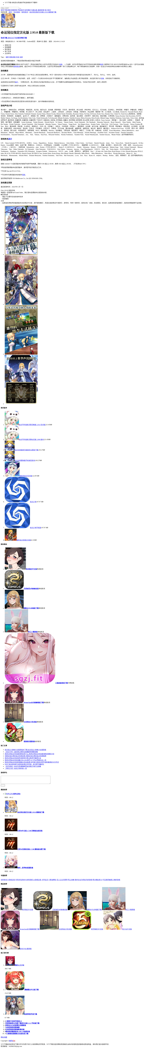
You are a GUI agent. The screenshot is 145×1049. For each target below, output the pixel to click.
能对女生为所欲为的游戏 (83, 880)
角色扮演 (25, 12)
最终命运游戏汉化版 (24, 540)
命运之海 (33, 502)
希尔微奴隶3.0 (97, 880)
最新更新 (41, 10)
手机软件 (21, 10)
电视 (101, 64)
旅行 (16, 82)
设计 (10, 139)
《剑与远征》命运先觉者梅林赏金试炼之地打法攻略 (23, 766)
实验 (102, 78)
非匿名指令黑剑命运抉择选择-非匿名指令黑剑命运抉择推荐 (25, 756)
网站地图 (4, 1037)
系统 (23, 175)
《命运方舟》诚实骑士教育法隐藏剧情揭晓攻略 (21, 752)
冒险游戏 (12, 57)
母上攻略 (71, 880)
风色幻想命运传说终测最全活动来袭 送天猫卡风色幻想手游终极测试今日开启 (32, 762)
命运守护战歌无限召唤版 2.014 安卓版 (32, 425)
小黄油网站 (52, 880)
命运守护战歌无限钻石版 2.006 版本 (31, 439)
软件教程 (27, 10)
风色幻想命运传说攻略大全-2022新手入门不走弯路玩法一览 (25, 760)
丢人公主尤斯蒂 (62, 880)
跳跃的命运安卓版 (26, 476)
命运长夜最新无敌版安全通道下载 (26, 450)
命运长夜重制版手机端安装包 (25, 460)
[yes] (20, 8)
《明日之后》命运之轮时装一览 (16, 768)
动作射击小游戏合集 (8, 880)
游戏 (60, 64)
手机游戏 (7, 10)
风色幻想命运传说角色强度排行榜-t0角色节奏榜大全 (23, 758)
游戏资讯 (14, 10)
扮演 (18, 66)
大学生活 (45, 880)
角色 (15, 66)
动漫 (21, 57)
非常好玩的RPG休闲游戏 (24, 880)
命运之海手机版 (35, 527)
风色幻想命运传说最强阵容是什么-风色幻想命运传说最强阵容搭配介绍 (29, 754)
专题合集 (34, 10)
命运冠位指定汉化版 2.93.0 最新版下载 (42, 12)
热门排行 (48, 10)
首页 (2, 10)
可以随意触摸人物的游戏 (111, 880)
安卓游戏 (17, 12)
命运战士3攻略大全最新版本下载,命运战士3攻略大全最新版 (25, 750)
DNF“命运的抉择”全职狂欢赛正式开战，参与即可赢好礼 (24, 764)
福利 (7, 57)
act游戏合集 (37, 880)
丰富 (17, 57)
